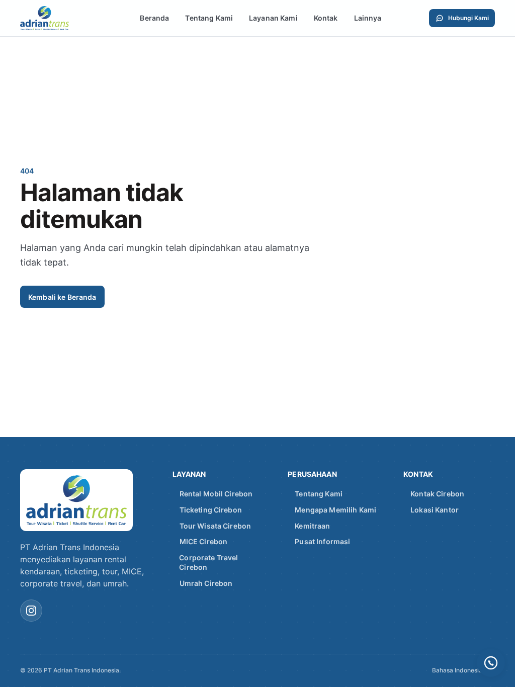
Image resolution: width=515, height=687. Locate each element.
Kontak (326, 18)
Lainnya (368, 18)
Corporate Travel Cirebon (208, 562)
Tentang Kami (209, 18)
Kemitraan (312, 526)
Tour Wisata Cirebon (215, 526)
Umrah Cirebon (206, 583)
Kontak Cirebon (437, 493)
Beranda (154, 18)
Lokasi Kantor (434, 509)
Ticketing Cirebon (211, 509)
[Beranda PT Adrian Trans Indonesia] (56, 18)
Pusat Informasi (322, 541)
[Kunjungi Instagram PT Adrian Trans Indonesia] (31, 610)
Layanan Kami (273, 18)
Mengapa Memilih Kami (335, 509)
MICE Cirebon (204, 541)
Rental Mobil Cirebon (216, 493)
